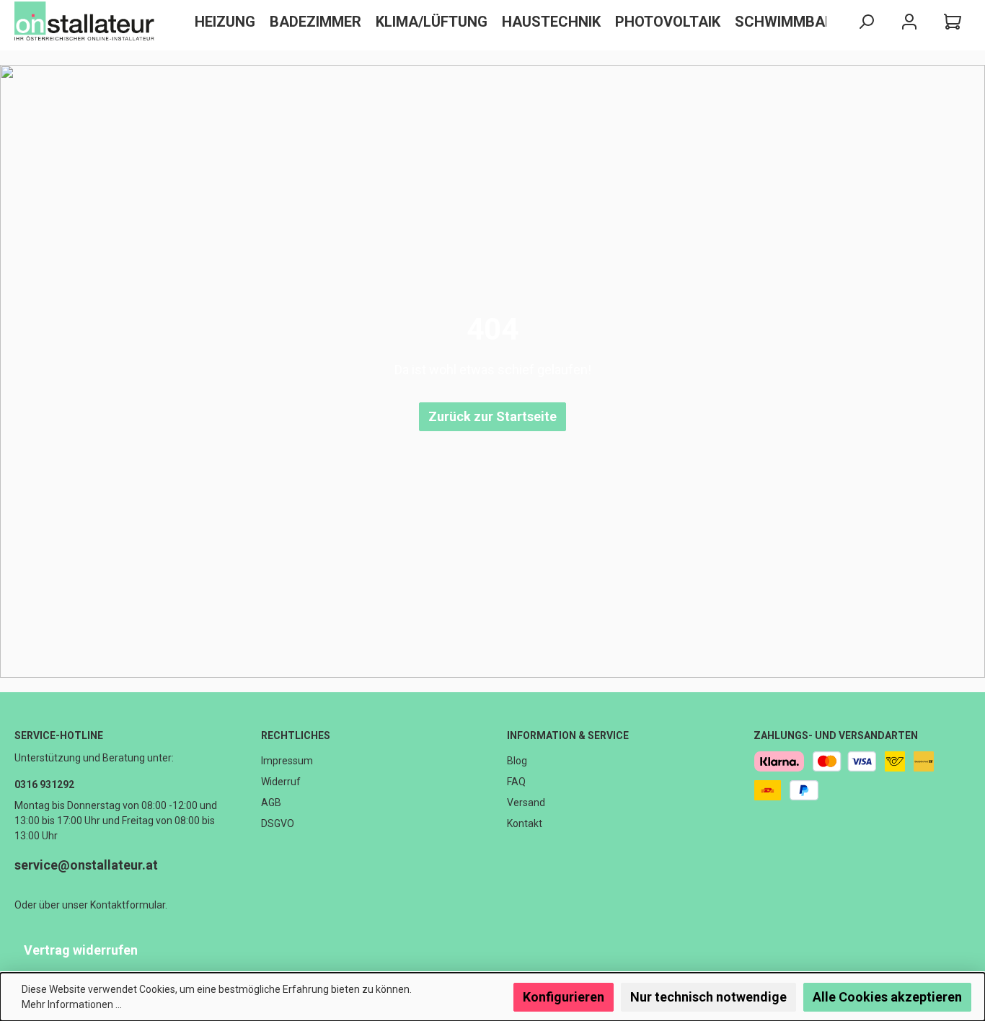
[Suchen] (866, 22)
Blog (517, 760)
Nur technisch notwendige (708, 996)
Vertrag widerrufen (81, 950)
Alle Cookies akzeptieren (887, 996)
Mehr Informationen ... (72, 1004)
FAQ (516, 781)
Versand (526, 802)
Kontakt (524, 823)
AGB (271, 802)
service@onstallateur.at (86, 864)
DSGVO (277, 823)
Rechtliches (295, 735)
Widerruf (281, 781)
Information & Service (568, 735)
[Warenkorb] (953, 22)
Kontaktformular (127, 905)
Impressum (287, 760)
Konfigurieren (563, 996)
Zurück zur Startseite (492, 416)
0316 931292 (44, 784)
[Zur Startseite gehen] (86, 21)
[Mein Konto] (909, 22)
